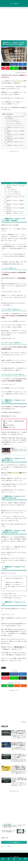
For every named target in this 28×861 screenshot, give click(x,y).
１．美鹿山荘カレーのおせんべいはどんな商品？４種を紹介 (14, 117)
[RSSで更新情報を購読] (20, 685)
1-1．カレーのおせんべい (13, 120)
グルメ (4, 667)
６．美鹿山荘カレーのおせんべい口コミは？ (14, 142)
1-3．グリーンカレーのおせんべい (15, 123)
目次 (12, 183)
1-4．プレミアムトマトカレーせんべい (16, 125)
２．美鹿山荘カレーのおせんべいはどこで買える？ (14, 128)
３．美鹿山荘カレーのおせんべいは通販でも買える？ (14, 131)
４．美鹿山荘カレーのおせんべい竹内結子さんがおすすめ (14, 135)
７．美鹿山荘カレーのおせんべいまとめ (14, 145)
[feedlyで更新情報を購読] (7, 685)
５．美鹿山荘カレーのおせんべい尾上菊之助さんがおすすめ (14, 139)
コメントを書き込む (14, 842)
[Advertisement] (14, 25)
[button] (22, 68)
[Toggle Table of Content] (23, 114)
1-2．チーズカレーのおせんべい (14, 121)
